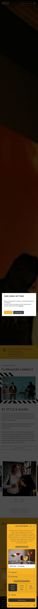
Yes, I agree (8, 312)
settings (21, 306)
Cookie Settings (18, 312)
